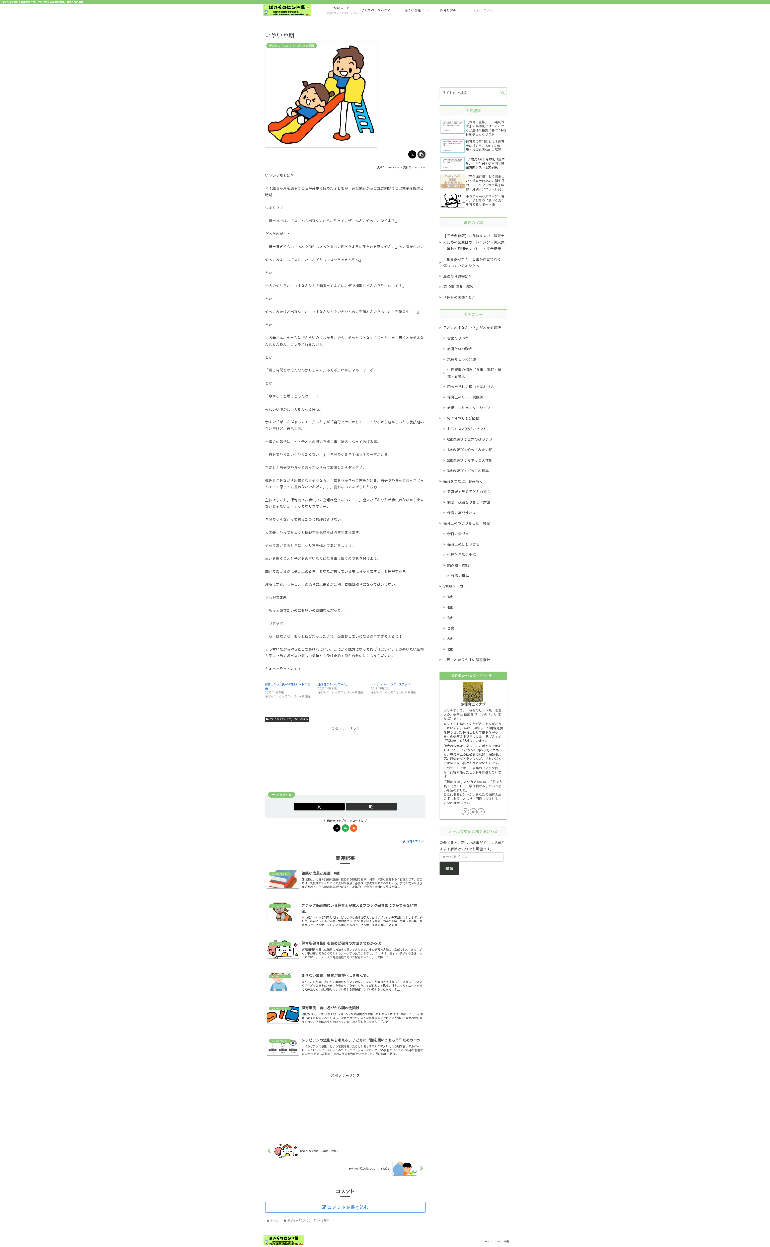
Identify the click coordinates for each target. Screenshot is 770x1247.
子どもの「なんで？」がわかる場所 (289, 719)
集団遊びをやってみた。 (333, 684)
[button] (421, 154)
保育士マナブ (475, 703)
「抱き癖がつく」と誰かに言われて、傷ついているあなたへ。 (474, 262)
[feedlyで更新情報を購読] (345, 828)
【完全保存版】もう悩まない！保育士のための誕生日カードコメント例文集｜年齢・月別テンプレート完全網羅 (474, 242)
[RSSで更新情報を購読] (353, 828)
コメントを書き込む (348, 1207)
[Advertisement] (345, 760)
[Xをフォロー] (336, 828)
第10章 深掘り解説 (458, 286)
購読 (449, 868)
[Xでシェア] (412, 154)
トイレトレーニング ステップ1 (391, 684)
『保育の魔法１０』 (459, 297)
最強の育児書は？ (457, 276)
